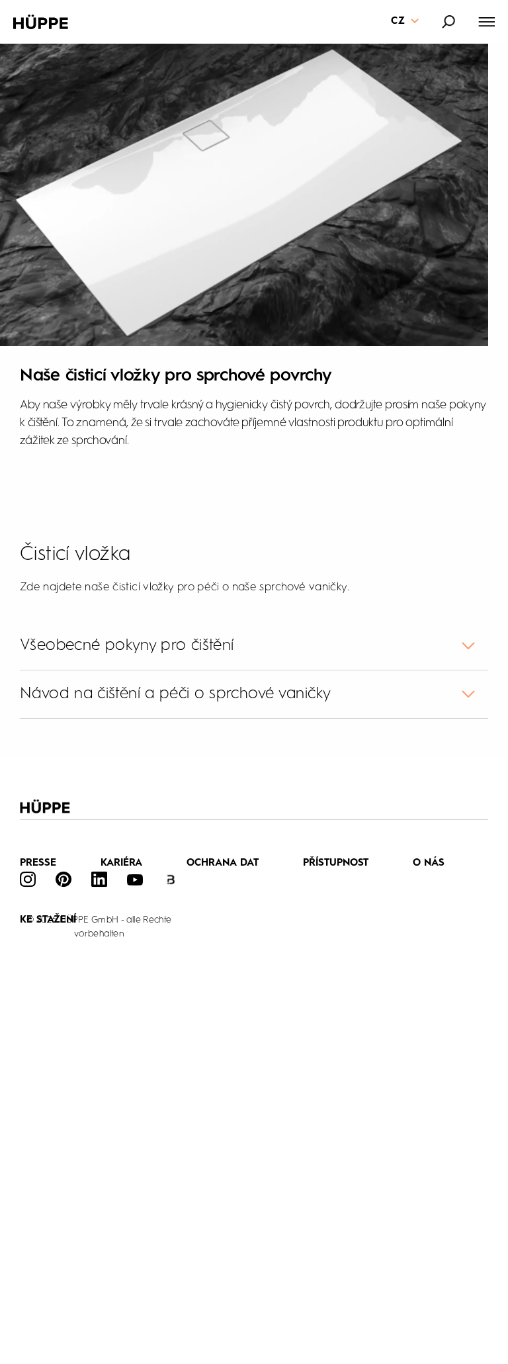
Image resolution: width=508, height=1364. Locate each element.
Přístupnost (336, 863)
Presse (38, 863)
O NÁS (428, 863)
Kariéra (122, 863)
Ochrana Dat (223, 863)
